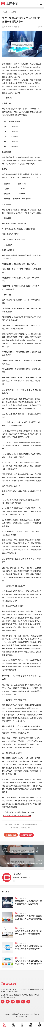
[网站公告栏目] (23, 1001)
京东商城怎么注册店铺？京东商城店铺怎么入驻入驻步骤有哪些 (28, 917)
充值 (30, 1026)
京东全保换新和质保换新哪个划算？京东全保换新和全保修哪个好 (28, 932)
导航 (13, 1026)
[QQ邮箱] (13, 1001)
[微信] (8, 1001)
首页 (5, 12)
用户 (39, 1026)
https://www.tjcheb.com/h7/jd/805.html (17, 815)
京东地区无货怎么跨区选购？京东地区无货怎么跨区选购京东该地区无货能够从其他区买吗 (28, 947)
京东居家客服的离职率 (29, 824)
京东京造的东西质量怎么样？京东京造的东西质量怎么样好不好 (28, 962)
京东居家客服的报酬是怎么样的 (21, 828)
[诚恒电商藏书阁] (18, 1001)
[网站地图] (28, 1001)
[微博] (2, 1001)
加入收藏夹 (27, 835)
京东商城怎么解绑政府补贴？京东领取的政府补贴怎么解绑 (28, 902)
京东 (10, 12)
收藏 (22, 1026)
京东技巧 (17, 824)
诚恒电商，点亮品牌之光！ (22, 878)
